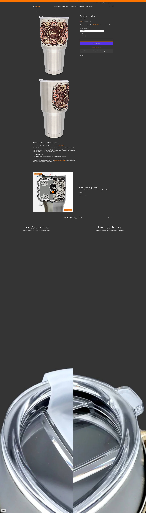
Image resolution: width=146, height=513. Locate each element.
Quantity (81, 33)
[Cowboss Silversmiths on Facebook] (102, 2)
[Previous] (60, 1)
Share (82, 55)
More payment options (96, 47)
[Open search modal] (107, 6)
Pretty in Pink (61, 145)
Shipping (81, 21)
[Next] (85, 1)
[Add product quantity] (84, 36)
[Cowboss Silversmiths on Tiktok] (105, 2)
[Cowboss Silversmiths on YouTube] (108, 2)
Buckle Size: (85, 28)
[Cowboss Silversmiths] (36, 6)
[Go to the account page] (110, 6)
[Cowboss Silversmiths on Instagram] (103, 2)
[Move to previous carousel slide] (109, 218)
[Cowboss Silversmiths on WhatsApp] (106, 2)
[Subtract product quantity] (81, 36)
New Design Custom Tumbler (59, 160)
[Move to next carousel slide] (112, 218)
